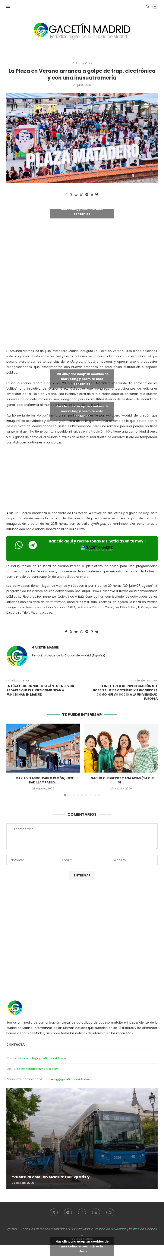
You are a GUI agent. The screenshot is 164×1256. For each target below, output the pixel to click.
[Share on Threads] (92, 194)
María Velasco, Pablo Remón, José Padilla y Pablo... (45, 780)
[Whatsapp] (110, 1212)
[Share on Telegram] (87, 194)
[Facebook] (82, 1212)
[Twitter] (54, 1212)
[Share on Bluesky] (96, 194)
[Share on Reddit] (76, 194)
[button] (12, 759)
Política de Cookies (143, 1229)
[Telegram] (68, 1212)
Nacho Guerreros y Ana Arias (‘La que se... (122, 780)
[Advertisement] (85, 311)
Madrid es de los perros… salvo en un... (66, 1177)
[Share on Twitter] (71, 194)
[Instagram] (96, 1212)
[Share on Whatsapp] (81, 194)
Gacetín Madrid (45, 648)
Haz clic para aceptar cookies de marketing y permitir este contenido (82, 209)
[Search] (147, 6)
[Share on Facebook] (66, 194)
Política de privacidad (110, 1229)
